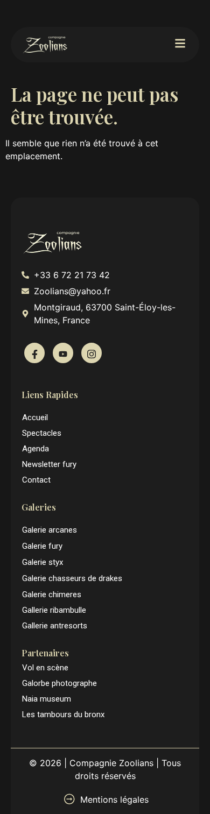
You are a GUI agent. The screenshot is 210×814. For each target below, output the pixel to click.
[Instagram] (91, 353)
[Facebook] (34, 353)
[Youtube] (63, 353)
